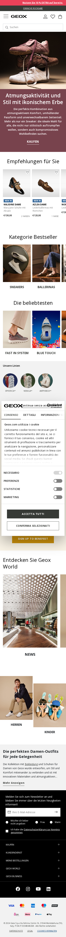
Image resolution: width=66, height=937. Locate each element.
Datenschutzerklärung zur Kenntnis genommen (35, 831)
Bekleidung (31, 764)
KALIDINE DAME (12, 204)
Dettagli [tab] (29, 415)
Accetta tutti (33, 514)
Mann (57, 822)
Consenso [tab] (11, 415)
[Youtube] (38, 889)
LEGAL (30, 931)
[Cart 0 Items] (60, 18)
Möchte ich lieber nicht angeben (19, 822)
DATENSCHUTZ (16, 931)
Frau (42, 822)
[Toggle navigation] (6, 16)
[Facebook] (18, 889)
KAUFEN (33, 142)
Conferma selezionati (33, 525)
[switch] (58, 481)
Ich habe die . (35, 831)
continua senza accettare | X (41, 405)
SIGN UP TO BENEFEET (33, 538)
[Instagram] (28, 889)
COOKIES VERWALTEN (47, 931)
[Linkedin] (48, 889)
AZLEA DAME (40, 204)
